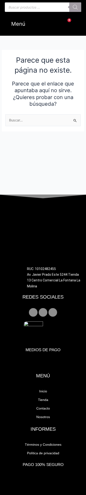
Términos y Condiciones (43, 444)
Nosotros (43, 417)
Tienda (43, 400)
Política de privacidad (43, 453)
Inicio (43, 391)
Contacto (43, 408)
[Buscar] (75, 7)
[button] (16, 24)
